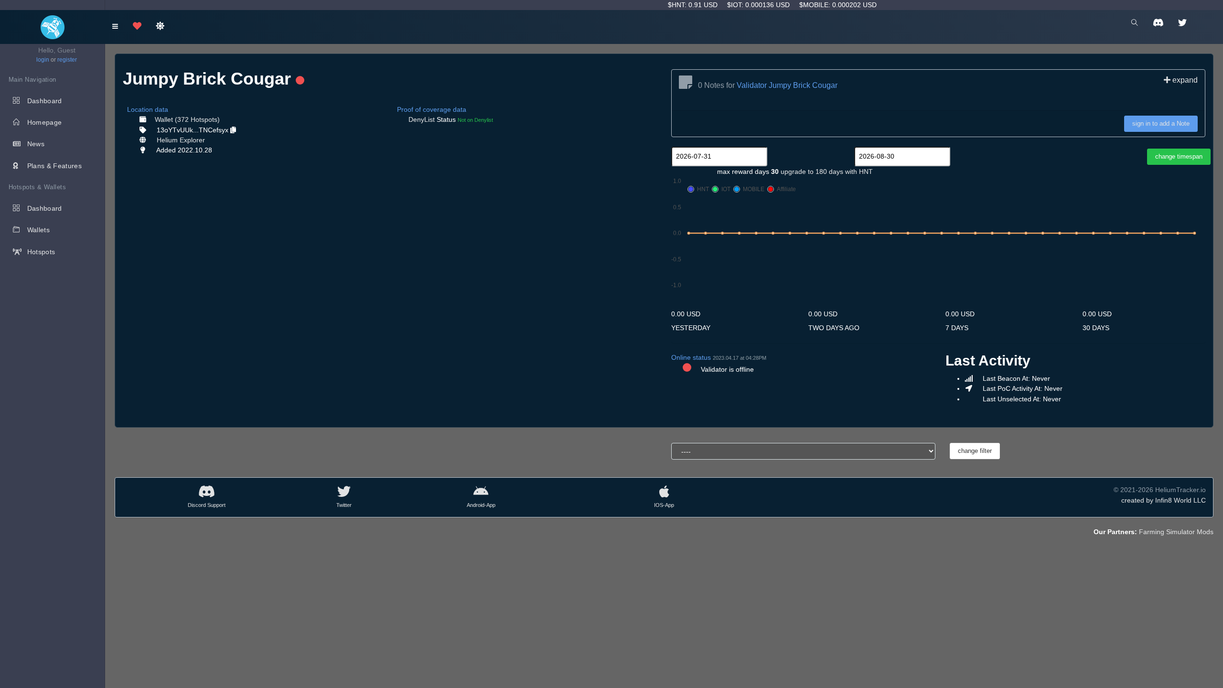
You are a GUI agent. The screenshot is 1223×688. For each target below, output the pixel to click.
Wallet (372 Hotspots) (187, 119)
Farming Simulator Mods (1176, 532)
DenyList (421, 119)
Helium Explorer (181, 140)
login (42, 59)
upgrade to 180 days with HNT (827, 171)
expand (1184, 80)
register (67, 59)
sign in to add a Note (1161, 123)
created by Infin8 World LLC (1163, 500)
